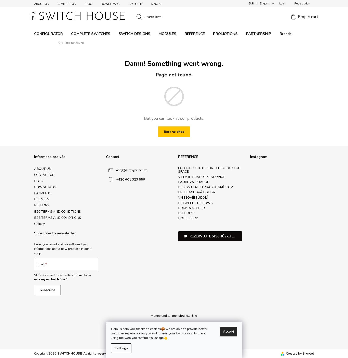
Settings (121, 348)
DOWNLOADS (110, 4)
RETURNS (41, 205)
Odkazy (39, 224)
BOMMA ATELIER (191, 208)
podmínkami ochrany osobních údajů (62, 277)
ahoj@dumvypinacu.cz (131, 170)
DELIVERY (42, 199)
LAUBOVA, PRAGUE (193, 182)
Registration (302, 3)
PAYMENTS (136, 4)
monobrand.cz (160, 315)
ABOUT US (41, 4)
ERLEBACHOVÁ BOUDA (196, 192)
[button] (210, 236)
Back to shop (174, 131)
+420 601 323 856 (130, 179)
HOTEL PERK (188, 218)
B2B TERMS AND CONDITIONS (57, 217)
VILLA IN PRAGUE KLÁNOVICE (201, 177)
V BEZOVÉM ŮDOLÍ (193, 198)
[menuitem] (48, 34)
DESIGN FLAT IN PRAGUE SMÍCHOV (205, 187)
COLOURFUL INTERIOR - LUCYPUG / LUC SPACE (209, 170)
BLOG (88, 4)
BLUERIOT (186, 213)
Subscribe (47, 290)
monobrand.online (184, 315)
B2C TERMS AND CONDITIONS (57, 211)
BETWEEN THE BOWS (195, 203)
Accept (228, 331)
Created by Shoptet (300, 353)
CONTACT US (67, 4)
